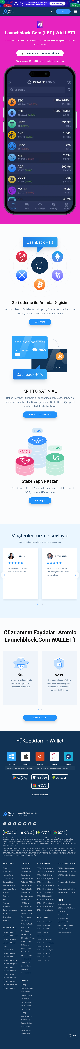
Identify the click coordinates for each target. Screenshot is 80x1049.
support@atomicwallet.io (27, 813)
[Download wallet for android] (20, 777)
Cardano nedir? (63, 922)
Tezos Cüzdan (26, 917)
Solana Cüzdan (26, 875)
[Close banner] (78, 2)
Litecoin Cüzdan (26, 910)
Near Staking (25, 999)
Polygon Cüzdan (26, 913)
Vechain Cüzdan (26, 955)
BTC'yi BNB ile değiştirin (45, 889)
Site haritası (7, 917)
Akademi (6, 903)
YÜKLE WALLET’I (40, 718)
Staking (23, 985)
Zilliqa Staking (25, 1020)
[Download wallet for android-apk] (59, 777)
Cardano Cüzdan (26, 885)
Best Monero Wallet (64, 932)
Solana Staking (26, 1030)
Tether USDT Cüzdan (28, 882)
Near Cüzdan (25, 899)
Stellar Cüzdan (26, 941)
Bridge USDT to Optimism (45, 943)
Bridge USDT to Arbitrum (45, 939)
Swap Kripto (40, 322)
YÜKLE (63, 11)
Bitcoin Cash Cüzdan (28, 938)
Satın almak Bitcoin (9, 932)
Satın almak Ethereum (10, 936)
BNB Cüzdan (25, 927)
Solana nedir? (62, 911)
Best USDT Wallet (64, 929)
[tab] (37, 604)
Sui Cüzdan (24, 969)
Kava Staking (25, 992)
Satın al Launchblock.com (40, 414)
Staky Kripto (40, 500)
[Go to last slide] (4, 575)
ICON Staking (25, 1026)
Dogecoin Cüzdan (27, 896)
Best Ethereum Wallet (65, 925)
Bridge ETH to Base (43, 925)
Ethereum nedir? (63, 918)
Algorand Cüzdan (26, 889)
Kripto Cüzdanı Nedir (65, 904)
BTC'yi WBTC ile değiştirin (45, 899)
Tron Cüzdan (25, 931)
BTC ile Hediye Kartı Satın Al (67, 868)
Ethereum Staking (27, 988)
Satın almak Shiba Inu (10, 971)
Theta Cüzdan (26, 892)
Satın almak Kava (9, 981)
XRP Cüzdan (25, 903)
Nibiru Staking (25, 1033)
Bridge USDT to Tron (44, 957)
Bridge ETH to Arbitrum (44, 922)
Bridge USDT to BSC (43, 946)
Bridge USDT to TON (44, 953)
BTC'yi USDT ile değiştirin (45, 885)
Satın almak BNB (8, 957)
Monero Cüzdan (26, 871)
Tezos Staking (26, 1005)
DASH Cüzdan (25, 962)
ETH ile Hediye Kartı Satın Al (67, 871)
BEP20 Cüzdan (26, 948)
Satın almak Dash (9, 988)
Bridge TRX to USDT (43, 960)
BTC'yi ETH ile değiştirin (45, 868)
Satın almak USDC (9, 967)
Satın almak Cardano (10, 985)
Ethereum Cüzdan (27, 878)
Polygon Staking (26, 995)
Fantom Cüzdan (26, 906)
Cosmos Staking (26, 1002)
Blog (4, 899)
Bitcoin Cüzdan (26, 868)
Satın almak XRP (8, 950)
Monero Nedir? (63, 915)
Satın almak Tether (9, 939)
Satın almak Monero (9, 953)
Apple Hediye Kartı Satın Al (67, 889)
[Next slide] (76, 575)
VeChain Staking (26, 1016)
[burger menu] (75, 11)
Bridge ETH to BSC (43, 929)
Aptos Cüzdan (25, 952)
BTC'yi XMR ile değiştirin (45, 875)
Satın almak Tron (8, 974)
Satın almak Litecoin (10, 960)
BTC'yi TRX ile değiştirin (45, 892)
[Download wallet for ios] (40, 777)
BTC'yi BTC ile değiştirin (45, 882)
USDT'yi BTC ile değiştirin (45, 871)
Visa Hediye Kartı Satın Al (66, 892)
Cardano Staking (26, 1023)
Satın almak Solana (9, 978)
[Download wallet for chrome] (40, 786)
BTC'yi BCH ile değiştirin (45, 906)
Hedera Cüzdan (26, 934)
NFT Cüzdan (25, 920)
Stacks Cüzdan (26, 973)
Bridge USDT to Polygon (45, 950)
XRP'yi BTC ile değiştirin (45, 878)
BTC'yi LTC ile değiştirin (44, 896)
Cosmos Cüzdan (26, 966)
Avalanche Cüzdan (27, 924)
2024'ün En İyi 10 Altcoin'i (66, 908)
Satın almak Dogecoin (10, 964)
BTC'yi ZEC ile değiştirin (45, 910)
